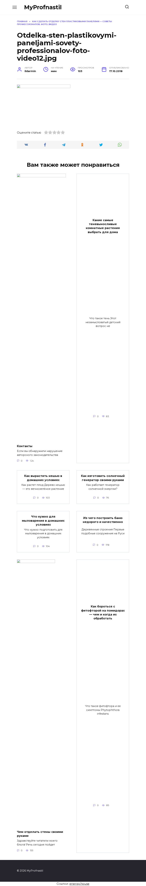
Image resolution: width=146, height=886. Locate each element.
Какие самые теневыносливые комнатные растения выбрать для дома (103, 226)
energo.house (79, 883)
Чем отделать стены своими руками (40, 833)
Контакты (24, 446)
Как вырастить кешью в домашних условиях (43, 478)
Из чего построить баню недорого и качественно (103, 519)
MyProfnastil (43, 7)
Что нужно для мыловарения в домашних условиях (43, 520)
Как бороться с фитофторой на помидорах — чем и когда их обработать (103, 612)
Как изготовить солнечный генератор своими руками (103, 478)
